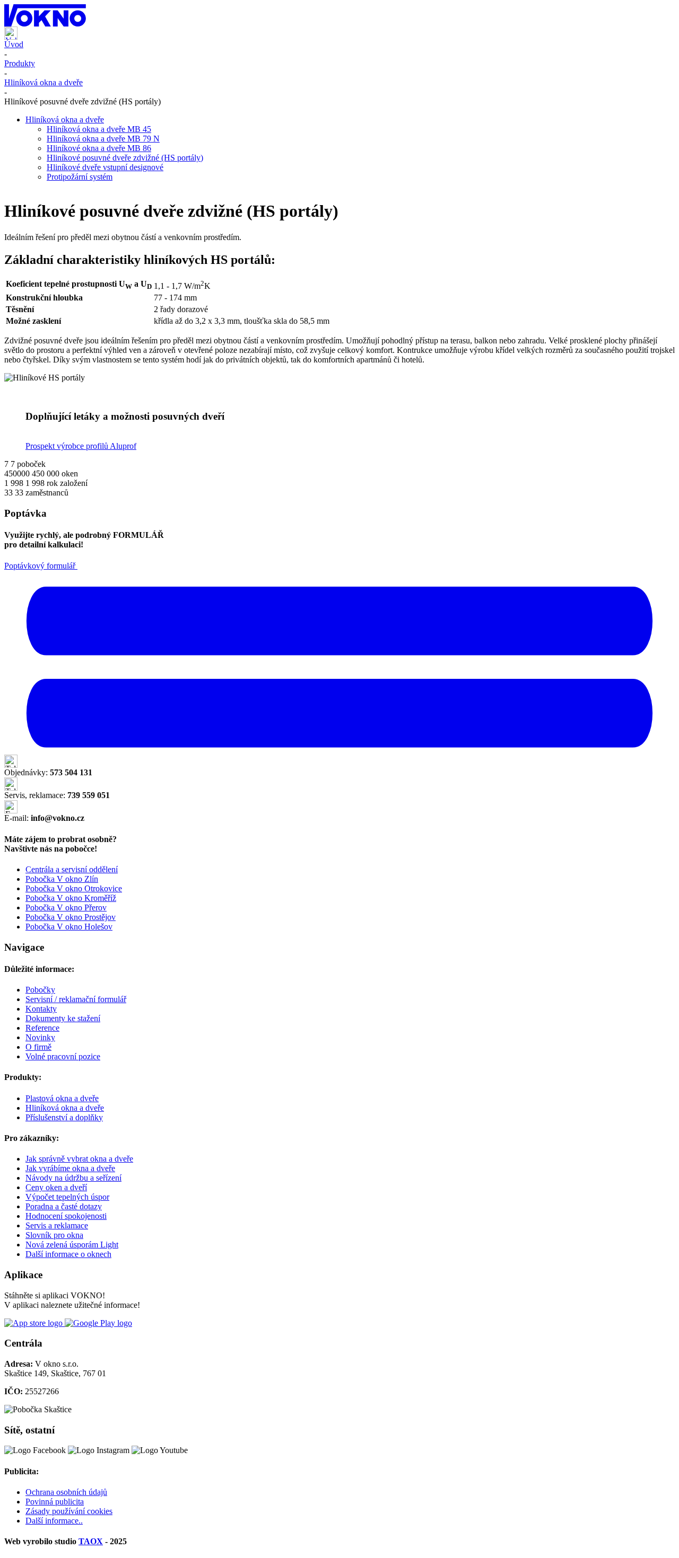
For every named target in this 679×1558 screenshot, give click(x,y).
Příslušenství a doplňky (64, 1117)
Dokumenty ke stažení (62, 1018)
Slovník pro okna (54, 1235)
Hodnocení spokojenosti (66, 1215)
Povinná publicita (54, 1501)
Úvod (13, 44)
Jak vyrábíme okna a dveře (70, 1168)
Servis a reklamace (56, 1225)
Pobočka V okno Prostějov (70, 917)
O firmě (38, 1046)
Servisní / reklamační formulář (75, 999)
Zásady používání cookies (68, 1511)
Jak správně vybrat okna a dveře (79, 1158)
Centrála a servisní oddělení (71, 869)
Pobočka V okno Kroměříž (70, 897)
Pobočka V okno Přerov (66, 907)
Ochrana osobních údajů (66, 1492)
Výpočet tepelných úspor (67, 1196)
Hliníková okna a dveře (43, 82)
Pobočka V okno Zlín (61, 878)
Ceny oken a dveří (56, 1187)
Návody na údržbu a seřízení (73, 1177)
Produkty (19, 63)
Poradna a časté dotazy (63, 1206)
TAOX (91, 1541)
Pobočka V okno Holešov (68, 926)
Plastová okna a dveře (62, 1098)
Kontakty (41, 1008)
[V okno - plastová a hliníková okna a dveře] (339, 15)
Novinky (40, 1037)
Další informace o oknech (68, 1254)
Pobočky (40, 989)
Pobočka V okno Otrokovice (73, 888)
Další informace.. (54, 1520)
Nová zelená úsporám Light (71, 1244)
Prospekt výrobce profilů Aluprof (80, 445)
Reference (42, 1027)
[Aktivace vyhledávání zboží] (11, 36)
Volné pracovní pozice (62, 1056)
